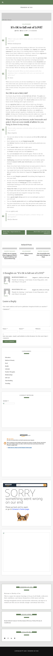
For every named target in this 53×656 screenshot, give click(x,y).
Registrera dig (17, 289)
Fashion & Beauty (9, 360)
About (10, 620)
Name (5, 328)
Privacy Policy (31, 620)
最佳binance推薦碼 (18, 277)
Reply (6, 283)
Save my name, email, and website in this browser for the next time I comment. (25, 337)
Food (6, 363)
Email (21, 328)
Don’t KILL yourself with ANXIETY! (42, 232)
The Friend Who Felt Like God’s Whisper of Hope (43, 255)
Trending (7, 383)
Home (6, 620)
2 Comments (33, 30)
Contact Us (16, 620)
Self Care (7, 377)
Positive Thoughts (9, 251)
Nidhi (17, 30)
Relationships (26, 24)
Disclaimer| (23, 620)
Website (38, 328)
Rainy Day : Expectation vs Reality (11, 232)
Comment (6, 309)
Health (7, 366)
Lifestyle (7, 369)
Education (7, 357)
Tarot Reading (9, 380)
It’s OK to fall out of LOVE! (26, 27)
